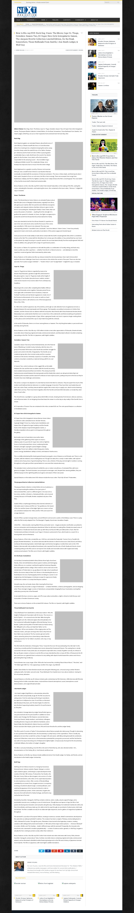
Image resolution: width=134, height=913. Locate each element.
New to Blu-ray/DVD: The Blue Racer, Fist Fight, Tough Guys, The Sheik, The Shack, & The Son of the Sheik (104, 165)
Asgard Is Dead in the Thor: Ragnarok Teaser (103, 131)
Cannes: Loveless (103, 85)
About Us (94, 20)
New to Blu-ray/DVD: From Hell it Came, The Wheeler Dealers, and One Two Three (104, 157)
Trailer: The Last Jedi (98, 122)
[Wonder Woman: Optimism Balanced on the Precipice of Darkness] (24, 889)
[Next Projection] (27, 11)
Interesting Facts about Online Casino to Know (104, 225)
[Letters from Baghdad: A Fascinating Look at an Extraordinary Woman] (48, 889)
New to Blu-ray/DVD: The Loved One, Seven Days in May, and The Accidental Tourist (104, 173)
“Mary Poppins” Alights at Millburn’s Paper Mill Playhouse (104, 215)
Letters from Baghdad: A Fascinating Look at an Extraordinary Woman (47, 900)
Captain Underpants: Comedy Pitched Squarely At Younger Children (72, 900)
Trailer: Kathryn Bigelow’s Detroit (102, 126)
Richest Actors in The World (100, 230)
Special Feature (97, 193)
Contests (66, 20)
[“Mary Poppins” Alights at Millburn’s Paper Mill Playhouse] (103, 205)
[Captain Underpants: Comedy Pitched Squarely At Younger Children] (72, 889)
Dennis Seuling (20, 50)
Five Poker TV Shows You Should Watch (104, 220)
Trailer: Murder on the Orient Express (102, 117)
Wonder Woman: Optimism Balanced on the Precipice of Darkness (24, 900)
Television (30, 20)
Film (18, 20)
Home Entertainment (72, 50)
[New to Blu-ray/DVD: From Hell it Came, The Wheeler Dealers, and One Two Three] (103, 146)
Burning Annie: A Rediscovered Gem (37, 2)
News (43, 20)
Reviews (81, 50)
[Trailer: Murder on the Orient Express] (103, 106)
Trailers (55, 20)
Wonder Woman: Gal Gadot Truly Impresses (108, 77)
